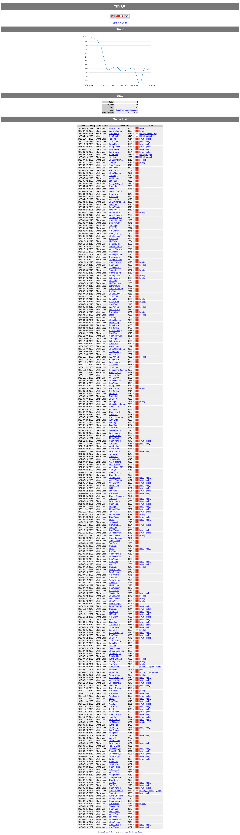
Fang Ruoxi (114, 144)
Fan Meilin (113, 252)
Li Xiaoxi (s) (114, 278)
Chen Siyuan (115, 688)
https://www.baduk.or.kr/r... (126, 110)
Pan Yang (113, 265)
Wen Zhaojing (115, 215)
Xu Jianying (114, 257)
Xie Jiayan (113, 365)
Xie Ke (112, 709)
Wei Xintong (114, 178)
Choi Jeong (114, 667)
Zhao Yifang (114, 741)
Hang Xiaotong (115, 538)
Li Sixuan (113, 181)
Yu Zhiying (114, 696)
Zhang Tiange (115, 798)
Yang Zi (112, 704)
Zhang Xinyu (114, 294)
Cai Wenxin (114, 575)
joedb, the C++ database (133, 832)
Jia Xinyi (113, 225)
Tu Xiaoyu (113, 454)
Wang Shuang (115, 131)
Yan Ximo (113, 141)
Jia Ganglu (114, 593)
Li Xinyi (112, 401)
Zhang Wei (114, 438)
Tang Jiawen (114, 165)
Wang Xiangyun (116, 183)
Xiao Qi (112, 470)
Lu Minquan (114, 362)
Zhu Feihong (114, 236)
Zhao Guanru (115, 173)
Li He (111, 189)
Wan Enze (113, 420)
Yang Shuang (115, 627)
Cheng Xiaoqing (116, 496)
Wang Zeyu (114, 591)
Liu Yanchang (115, 283)
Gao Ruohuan (115, 191)
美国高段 (113, 669)
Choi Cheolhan (116, 790)
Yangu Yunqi (114, 352)
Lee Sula (113, 630)
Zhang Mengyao (116, 160)
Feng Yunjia (114, 147)
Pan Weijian (114, 588)
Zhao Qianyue (115, 254)
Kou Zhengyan (115, 801)
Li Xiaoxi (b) (114, 212)
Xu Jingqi (113, 176)
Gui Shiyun (114, 231)
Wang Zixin (114, 564)
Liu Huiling (114, 323)
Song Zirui (113, 762)
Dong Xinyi (114, 186)
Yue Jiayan (114, 378)
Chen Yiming (115, 262)
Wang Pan (113, 725)
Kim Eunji (113, 136)
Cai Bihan (113, 443)
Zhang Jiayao (115, 654)
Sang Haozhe (115, 777)
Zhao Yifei (113, 399)
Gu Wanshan (115, 430)
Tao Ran (113, 499)
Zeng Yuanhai (115, 606)
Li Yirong (113, 817)
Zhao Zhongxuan (116, 651)
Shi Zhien (113, 197)
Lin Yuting (113, 168)
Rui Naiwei (114, 312)
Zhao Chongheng (117, 202)
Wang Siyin (114, 772)
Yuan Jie (113, 735)
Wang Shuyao (115, 249)
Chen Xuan (114, 407)
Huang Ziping (115, 233)
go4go (153, 134)
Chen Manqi (114, 504)
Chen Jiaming (115, 767)
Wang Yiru (113, 170)
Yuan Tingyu (114, 580)
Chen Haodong (116, 289)
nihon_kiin (145, 667)
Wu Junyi (113, 409)
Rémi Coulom (109, 832)
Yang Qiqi (113, 522)
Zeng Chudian (115, 260)
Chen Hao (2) (115, 412)
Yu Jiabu (113, 281)
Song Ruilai (114, 244)
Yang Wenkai (115, 459)
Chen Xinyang (115, 220)
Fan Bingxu (114, 572)
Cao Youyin (114, 517)
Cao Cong (113, 780)
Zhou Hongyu (115, 683)
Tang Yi (112, 139)
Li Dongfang (114, 286)
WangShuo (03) (116, 467)
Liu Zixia (113, 241)
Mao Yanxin (114, 210)
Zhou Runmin (115, 533)
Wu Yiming (114, 307)
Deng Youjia (114, 228)
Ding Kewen (114, 149)
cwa (142, 128)
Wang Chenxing (116, 796)
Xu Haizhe (113, 428)
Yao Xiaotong (115, 462)
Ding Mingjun (115, 128)
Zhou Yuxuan (115, 436)
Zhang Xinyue (115, 218)
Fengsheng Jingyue (118, 370)
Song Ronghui (115, 751)
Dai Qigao (113, 422)
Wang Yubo (114, 199)
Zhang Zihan (114, 275)
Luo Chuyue (114, 152)
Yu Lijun (112, 157)
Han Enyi (113, 333)
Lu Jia (111, 520)
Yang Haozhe (115, 267)
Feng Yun (113, 672)
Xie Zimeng (114, 328)
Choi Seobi (114, 134)
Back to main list (120, 23)
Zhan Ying (113, 727)
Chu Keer (113, 304)
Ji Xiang (112, 646)
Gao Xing (113, 204)
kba (142, 134)
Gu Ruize (113, 583)
